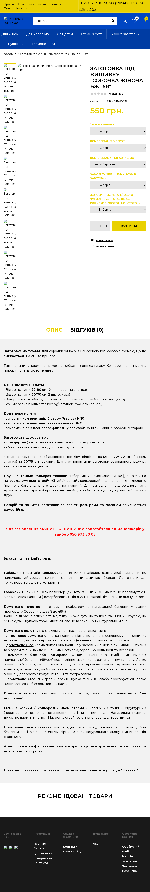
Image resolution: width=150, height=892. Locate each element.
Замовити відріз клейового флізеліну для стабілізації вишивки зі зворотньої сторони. (115, 199)
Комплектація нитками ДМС (112, 157)
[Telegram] (16, 846)
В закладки (104, 240)
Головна (10, 54)
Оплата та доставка (32, 4)
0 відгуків (116, 93)
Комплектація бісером (107, 141)
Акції (96, 843)
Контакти (55, 4)
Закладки (129, 866)
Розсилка (129, 871)
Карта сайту (72, 851)
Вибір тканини (103, 124)
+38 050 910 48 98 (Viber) (104, 3)
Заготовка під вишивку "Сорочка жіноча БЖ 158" (54, 54)
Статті (8, 8)
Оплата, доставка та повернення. (43, 853)
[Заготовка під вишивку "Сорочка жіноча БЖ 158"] (51, 67)
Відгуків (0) (87, 330)
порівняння (105, 246)
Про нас (9, 4)
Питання (21, 8)
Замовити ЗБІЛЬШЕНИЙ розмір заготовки (113, 176)
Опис (54, 330)
